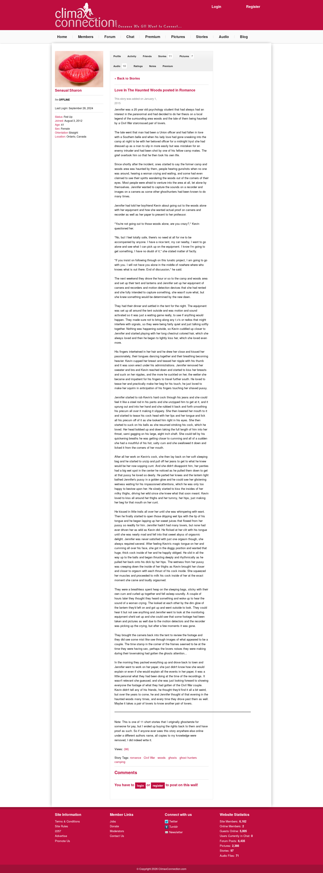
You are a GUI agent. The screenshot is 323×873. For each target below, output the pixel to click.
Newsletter (175, 832)
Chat (130, 36)
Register (253, 6)
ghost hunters (188, 757)
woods (162, 757)
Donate (114, 826)
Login (216, 6)
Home (62, 36)
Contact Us (117, 836)
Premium (152, 36)
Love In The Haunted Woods (138, 90)
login (140, 785)
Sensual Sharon (68, 90)
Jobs (113, 821)
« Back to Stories (127, 78)
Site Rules (61, 826)
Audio (224, 36)
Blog (244, 36)
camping (119, 762)
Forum (109, 36)
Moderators (117, 831)
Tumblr (173, 826)
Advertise (61, 836)
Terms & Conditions (67, 821)
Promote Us (62, 841)
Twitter (173, 821)
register (158, 785)
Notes (152, 66)
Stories (202, 36)
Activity (131, 56)
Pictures (178, 36)
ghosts (172, 757)
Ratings (138, 66)
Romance (187, 90)
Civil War (149, 757)
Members (85, 36)
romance (135, 757)
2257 (58, 831)
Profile (117, 56)
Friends (147, 56)
